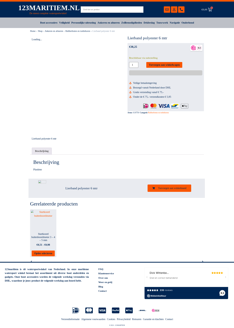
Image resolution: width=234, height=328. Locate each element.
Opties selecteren (43, 253)
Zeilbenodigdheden (131, 22)
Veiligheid (64, 22)
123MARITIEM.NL (49, 8)
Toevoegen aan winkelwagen (164, 64)
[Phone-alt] (181, 9)
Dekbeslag (149, 22)
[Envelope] (167, 9)
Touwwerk (162, 22)
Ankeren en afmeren (108, 22)
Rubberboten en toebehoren (77, 31)
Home (32, 31)
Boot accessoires (48, 22)
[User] (174, 9)
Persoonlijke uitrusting (83, 22)
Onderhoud (187, 22)
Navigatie (175, 22)
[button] (169, 188)
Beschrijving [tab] (42, 151)
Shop (40, 31)
